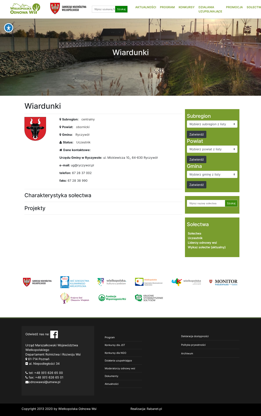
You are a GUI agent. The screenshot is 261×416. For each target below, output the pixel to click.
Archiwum (187, 353)
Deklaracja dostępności (195, 336)
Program (167, 7)
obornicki (83, 127)
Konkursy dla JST (115, 345)
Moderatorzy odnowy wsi (120, 368)
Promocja (234, 7)
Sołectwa (194, 233)
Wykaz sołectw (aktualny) (207, 247)
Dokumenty (111, 376)
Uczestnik (83, 142)
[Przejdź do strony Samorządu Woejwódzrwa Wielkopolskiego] (37, 282)
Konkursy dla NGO (115, 352)
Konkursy (187, 7)
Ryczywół (82, 134)
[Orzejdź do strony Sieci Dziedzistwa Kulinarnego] (74, 282)
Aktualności (145, 7)
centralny (88, 119)
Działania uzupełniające (118, 360)
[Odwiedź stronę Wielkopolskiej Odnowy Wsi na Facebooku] (54, 334)
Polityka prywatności (193, 344)
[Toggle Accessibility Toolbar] (8, 27)
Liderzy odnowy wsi (202, 242)
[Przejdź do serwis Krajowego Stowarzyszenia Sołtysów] (149, 298)
